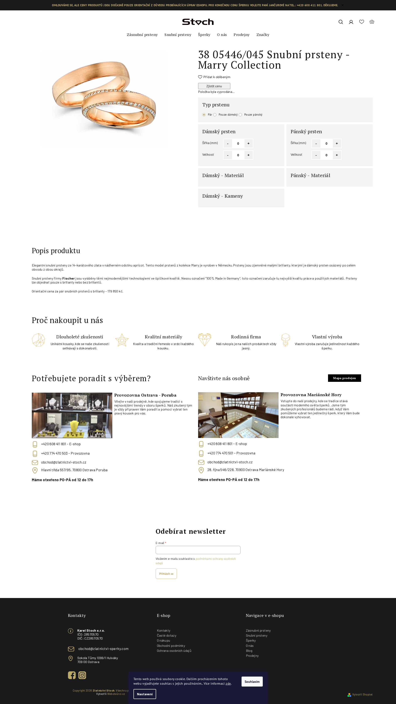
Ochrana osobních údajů (174, 650)
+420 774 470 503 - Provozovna (65, 453)
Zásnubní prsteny (258, 630)
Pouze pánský (253, 114)
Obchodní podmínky (171, 645)
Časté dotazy (166, 635)
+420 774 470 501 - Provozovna (231, 453)
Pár (210, 114)
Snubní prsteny (257, 635)
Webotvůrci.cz (116, 693)
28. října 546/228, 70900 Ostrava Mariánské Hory (245, 469)
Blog (249, 650)
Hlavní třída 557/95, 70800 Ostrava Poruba (74, 470)
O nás (250, 645)
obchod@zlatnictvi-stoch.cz (63, 462)
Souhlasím (252, 681)
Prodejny (252, 655)
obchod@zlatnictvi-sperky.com (103, 648)
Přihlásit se (166, 574)
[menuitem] (142, 34)
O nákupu (163, 640)
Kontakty (163, 630)
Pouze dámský (228, 114)
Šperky (251, 640)
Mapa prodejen (344, 378)
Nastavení (145, 694)
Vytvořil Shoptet (362, 694)
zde (228, 683)
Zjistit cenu (214, 86)
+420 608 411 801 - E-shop (61, 444)
